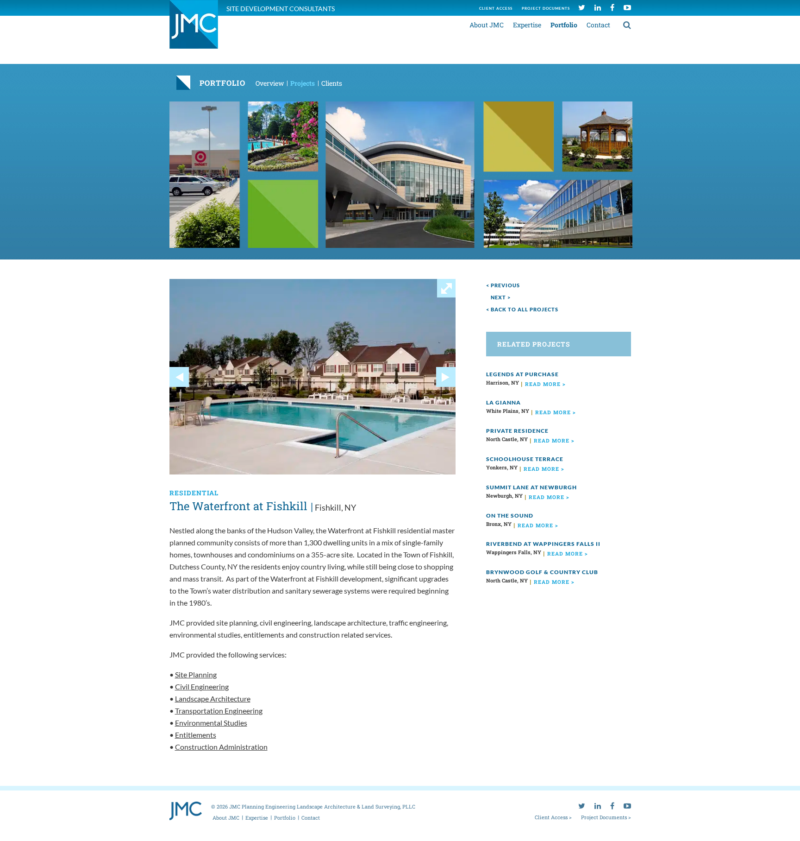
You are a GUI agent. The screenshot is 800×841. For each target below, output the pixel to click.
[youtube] (627, 7)
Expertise (527, 24)
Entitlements (195, 734)
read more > (545, 383)
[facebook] (612, 7)
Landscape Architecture (212, 698)
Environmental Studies (211, 722)
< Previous (503, 285)
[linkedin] (597, 7)
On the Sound (509, 515)
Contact (598, 24)
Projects (302, 83)
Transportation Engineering (218, 710)
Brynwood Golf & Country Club (542, 572)
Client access (495, 8)
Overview (270, 83)
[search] (627, 24)
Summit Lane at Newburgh (531, 487)
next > (501, 297)
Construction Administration (221, 746)
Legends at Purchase (522, 374)
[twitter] (581, 7)
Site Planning (196, 674)
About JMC (486, 24)
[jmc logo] (193, 29)
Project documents (546, 8)
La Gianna (503, 402)
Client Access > (553, 817)
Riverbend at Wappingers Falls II (543, 543)
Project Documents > (606, 817)
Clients (331, 83)
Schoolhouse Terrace (524, 458)
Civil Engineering (202, 686)
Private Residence (517, 430)
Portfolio (563, 24)
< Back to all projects (522, 309)
